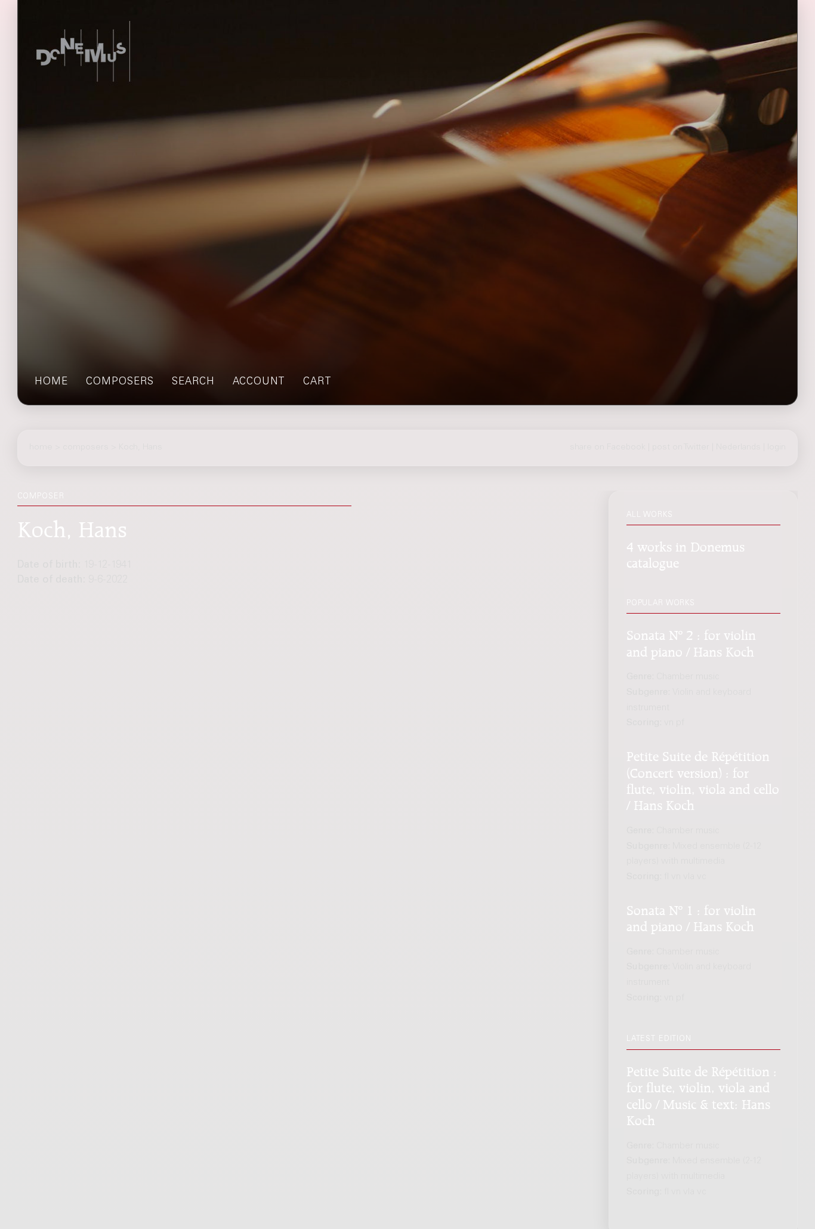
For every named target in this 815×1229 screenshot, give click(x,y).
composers (120, 382)
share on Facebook (608, 447)
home (51, 382)
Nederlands (738, 447)
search (193, 382)
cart (317, 382)
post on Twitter (680, 447)
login (776, 447)
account (259, 382)
